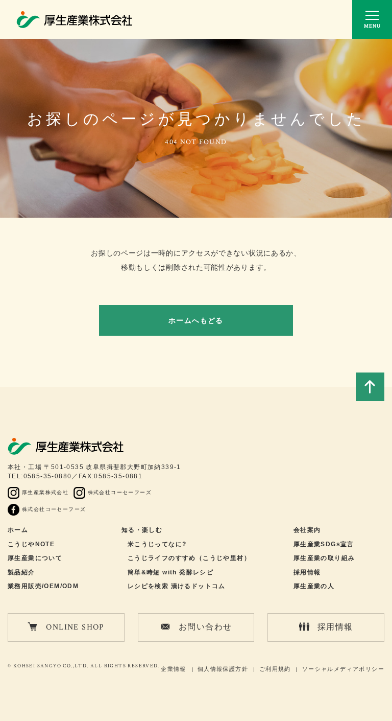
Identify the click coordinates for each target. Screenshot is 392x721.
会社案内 (307, 529)
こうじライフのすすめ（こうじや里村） (189, 558)
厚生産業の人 (313, 586)
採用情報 (307, 572)
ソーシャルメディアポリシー (343, 669)
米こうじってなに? (157, 544)
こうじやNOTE (31, 544)
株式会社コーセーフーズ (120, 492)
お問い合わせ (205, 627)
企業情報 (173, 669)
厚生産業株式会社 (45, 492)
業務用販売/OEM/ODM (43, 586)
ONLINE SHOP (75, 627)
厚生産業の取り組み (324, 558)
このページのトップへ (370, 387)
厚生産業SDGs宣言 (323, 544)
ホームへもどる (196, 320)
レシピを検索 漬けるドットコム (177, 586)
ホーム (18, 529)
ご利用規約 (275, 669)
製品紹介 (21, 572)
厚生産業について (35, 558)
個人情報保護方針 (223, 669)
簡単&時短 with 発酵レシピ (170, 572)
